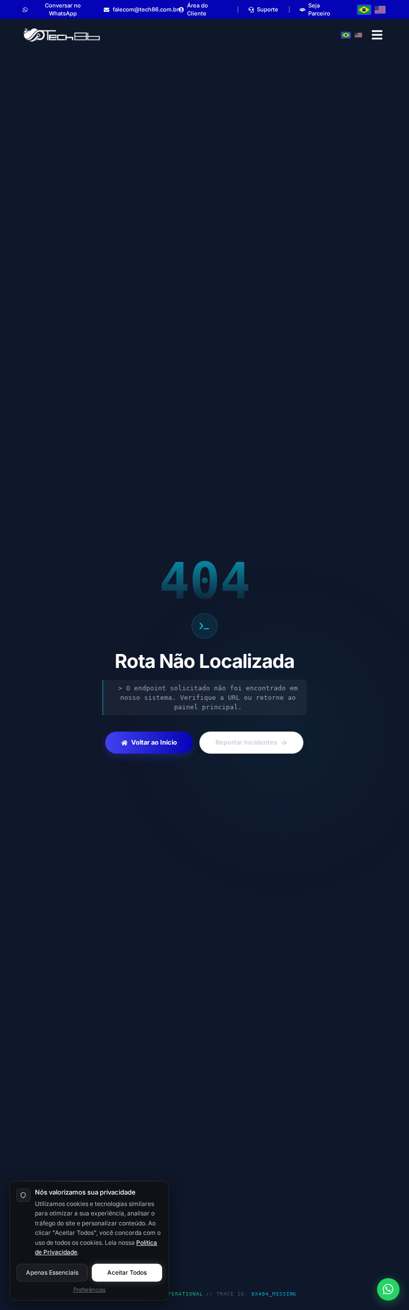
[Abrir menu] (377, 35)
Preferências (89, 1289)
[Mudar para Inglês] (380, 9)
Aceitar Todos (127, 1272)
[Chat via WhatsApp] (388, 1289)
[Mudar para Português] (364, 9)
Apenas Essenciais (52, 1272)
